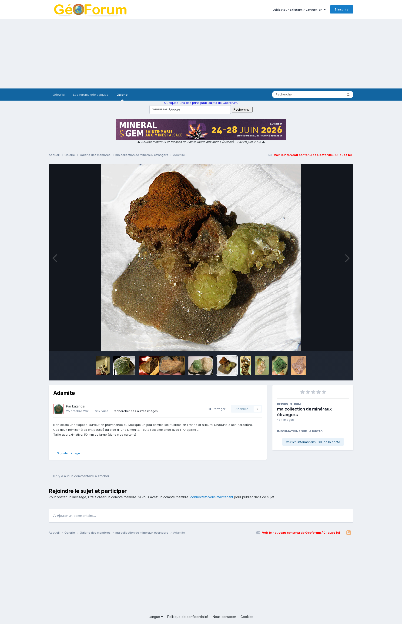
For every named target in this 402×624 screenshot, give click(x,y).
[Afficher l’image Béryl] (298, 365)
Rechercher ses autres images (135, 411)
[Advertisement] (201, 53)
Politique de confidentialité (187, 617)
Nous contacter (224, 617)
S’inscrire (341, 9)
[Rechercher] (348, 94)
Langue (155, 617)
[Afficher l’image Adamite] (227, 365)
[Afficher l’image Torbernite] (280, 365)
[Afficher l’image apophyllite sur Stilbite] (200, 365)
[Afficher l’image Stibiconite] (103, 365)
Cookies (247, 617)
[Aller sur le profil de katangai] (58, 409)
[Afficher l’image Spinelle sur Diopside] (245, 365)
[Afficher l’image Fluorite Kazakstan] (124, 365)
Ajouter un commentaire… (76, 516)
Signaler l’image (68, 453)
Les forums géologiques (90, 94)
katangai (78, 406)
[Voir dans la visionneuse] (201, 257)
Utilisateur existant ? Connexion (298, 9)
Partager (218, 409)
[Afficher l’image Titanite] (262, 365)
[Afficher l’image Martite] (162, 365)
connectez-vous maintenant (211, 497)
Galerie (122, 94)
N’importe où (328, 94)
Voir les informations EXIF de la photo (313, 442)
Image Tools (334, 342)
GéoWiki (59, 94)
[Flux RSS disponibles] (348, 532)
